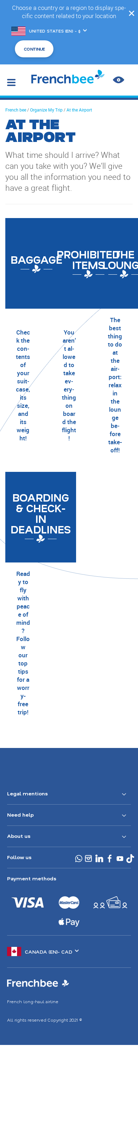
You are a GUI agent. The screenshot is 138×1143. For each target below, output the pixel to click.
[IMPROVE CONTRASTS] (118, 80)
